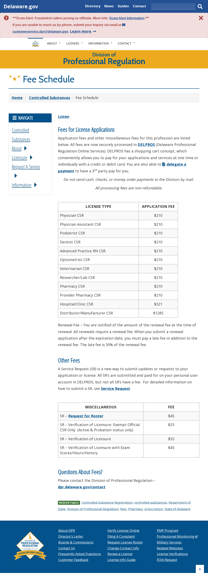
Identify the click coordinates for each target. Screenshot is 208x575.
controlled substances (150, 502)
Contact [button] (124, 43)
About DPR (66, 530)
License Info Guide (121, 560)
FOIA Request (167, 560)
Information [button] (98, 43)
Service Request (115, 388)
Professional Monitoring (177, 536)
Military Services (169, 542)
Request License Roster (125, 542)
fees (123, 509)
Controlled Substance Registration (107, 502)
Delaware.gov (21, 6)
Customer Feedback (73, 560)
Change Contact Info (123, 548)
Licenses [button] (72, 43)
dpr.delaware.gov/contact (81, 486)
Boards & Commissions (75, 542)
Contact (139, 7)
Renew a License (119, 554)
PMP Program (167, 530)
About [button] (52, 43)
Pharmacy (135, 509)
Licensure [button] (19, 157)
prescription (153, 509)
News (109, 7)
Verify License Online (123, 530)
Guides (123, 7)
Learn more (83, 31)
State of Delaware (178, 509)
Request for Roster (85, 415)
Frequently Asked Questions (79, 554)
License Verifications (172, 554)
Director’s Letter (70, 536)
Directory (92, 7)
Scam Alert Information (126, 18)
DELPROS (146, 144)
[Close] (201, 18)
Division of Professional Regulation (93, 509)
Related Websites (170, 548)
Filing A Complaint (121, 536)
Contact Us (66, 548)
